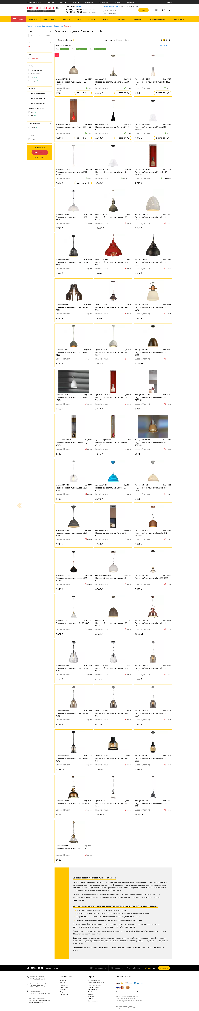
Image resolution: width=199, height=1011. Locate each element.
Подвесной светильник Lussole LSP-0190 (111, 489)
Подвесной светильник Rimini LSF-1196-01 (113, 128)
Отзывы (76, 2)
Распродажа (64, 987)
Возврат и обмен (93, 987)
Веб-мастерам (92, 989)
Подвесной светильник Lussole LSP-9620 (111, 624)
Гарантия (50, 2)
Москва (78, 7)
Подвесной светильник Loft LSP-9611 (72, 848)
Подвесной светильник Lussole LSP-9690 (151, 759)
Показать (38, 152)
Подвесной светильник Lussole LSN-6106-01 (151, 534)
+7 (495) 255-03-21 (81, 12)
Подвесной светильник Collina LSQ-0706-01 (72, 443)
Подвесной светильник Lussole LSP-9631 (151, 669)
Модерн (34, 81)
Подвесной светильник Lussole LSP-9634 (151, 714)
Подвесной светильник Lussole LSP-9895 (111, 263)
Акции (62, 992)
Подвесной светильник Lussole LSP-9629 (72, 669)
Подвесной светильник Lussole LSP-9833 (111, 308)
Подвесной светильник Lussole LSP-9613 (111, 804)
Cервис (91, 976)
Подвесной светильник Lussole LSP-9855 (72, 353)
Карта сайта (64, 994)
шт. (149, 968)
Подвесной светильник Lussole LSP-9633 (111, 714)
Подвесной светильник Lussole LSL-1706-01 (72, 398)
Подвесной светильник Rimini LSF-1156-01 (73, 128)
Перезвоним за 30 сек (111, 6)
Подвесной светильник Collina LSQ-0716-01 (111, 443)
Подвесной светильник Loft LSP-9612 (72, 803)
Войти (169, 2)
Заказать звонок (52, 968)
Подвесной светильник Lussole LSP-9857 (111, 353)
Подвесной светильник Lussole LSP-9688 (111, 759)
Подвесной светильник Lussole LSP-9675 (72, 759)
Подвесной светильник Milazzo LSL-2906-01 (111, 173)
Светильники (47, 26)
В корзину (81, 93)
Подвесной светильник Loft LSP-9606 (151, 578)
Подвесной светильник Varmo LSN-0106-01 (71, 173)
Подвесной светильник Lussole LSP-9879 (111, 218)
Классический (36, 74)
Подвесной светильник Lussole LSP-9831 (72, 308)
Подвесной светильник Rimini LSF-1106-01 (153, 83)
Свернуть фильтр (65, 40)
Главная (30, 26)
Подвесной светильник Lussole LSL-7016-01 (151, 443)
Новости (91, 996)
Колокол (63, 49)
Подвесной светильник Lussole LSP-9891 (151, 218)
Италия (34, 139)
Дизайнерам (103, 2)
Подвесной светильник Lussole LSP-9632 (72, 714)
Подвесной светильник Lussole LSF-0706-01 (151, 398)
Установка (89, 2)
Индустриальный (37, 70)
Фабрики (63, 983)
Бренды (118, 2)
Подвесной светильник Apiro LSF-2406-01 (112, 534)
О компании (66, 976)
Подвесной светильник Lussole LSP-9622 (151, 624)
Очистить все (164, 45)
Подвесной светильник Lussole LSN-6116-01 (72, 579)
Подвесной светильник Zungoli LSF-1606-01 (72, 83)
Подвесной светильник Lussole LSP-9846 (151, 308)
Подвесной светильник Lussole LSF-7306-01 (111, 398)
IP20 (33, 112)
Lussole (34, 127)
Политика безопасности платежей (127, 992)
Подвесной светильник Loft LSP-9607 (72, 623)
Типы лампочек (93, 1001)
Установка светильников (96, 983)
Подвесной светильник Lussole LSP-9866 (151, 353)
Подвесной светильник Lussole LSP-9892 (72, 263)
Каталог (20, 19)
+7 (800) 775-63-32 (81, 9)
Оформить (164, 968)
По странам (64, 985)
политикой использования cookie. (128, 1002)
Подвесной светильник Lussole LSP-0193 (72, 534)
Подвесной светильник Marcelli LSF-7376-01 (151, 173)
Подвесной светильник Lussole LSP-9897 (151, 263)
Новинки (63, 989)
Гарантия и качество (94, 985)
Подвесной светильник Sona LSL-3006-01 (112, 83)
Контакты (130, 2)
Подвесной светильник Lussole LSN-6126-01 (111, 579)
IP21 (33, 116)
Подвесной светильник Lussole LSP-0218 (72, 218)
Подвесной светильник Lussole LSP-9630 (111, 669)
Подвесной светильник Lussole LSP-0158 (72, 489)
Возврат (63, 2)
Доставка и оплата (34, 2)
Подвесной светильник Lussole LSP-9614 (151, 804)
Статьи (90, 999)
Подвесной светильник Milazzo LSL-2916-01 (151, 128)
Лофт (34, 77)
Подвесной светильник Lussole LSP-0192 (151, 489)
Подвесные (58, 26)
